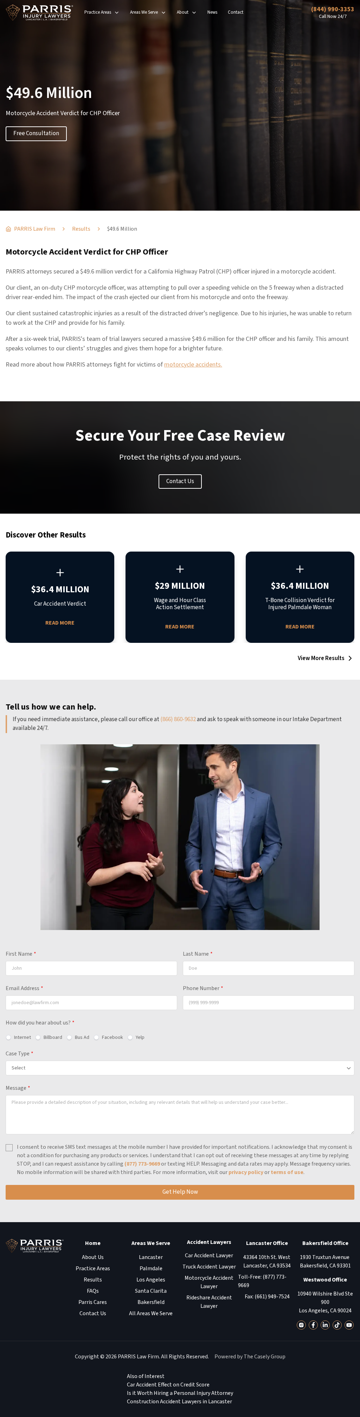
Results (93, 1280)
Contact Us (180, 481)
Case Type (19, 1053)
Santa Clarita (151, 1291)
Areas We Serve (144, 12)
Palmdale (151, 1268)
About (182, 12)
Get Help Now (180, 1192)
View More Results (321, 658)
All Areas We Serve (151, 1313)
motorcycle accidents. (193, 364)
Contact (235, 12)
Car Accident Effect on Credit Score (168, 1385)
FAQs (93, 1291)
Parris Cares (92, 1302)
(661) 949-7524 (272, 1296)
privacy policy (246, 1172)
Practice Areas (97, 12)
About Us (93, 1257)
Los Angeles (150, 1280)
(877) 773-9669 (142, 1164)
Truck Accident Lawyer (209, 1267)
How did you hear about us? (40, 1023)
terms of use (287, 1172)
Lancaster (151, 1257)
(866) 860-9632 (178, 719)
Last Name (198, 954)
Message (18, 1088)
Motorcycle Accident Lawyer (209, 1282)
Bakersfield (151, 1302)
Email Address (24, 988)
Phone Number (203, 988)
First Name (21, 954)
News (212, 12)
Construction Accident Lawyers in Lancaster (179, 1401)
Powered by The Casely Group (249, 1356)
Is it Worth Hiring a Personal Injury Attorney (180, 1393)
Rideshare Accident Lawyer (209, 1302)
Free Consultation (36, 133)
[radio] (18, 1037)
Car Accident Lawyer (209, 1255)
